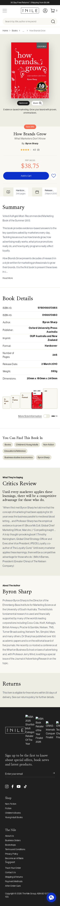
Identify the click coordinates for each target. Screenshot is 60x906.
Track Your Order (13, 868)
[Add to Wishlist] (53, 176)
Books (15, 30)
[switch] (46, 416)
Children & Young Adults (27, 444)
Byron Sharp (31, 143)
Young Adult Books (14, 817)
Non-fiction (48, 444)
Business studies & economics (18, 457)
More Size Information (30, 416)
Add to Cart (26, 176)
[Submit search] (54, 21)
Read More (8, 278)
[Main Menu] (5, 10)
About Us (9, 836)
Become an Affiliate (14, 858)
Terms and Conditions (15, 849)
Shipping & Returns (14, 877)
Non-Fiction (10, 804)
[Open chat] (51, 897)
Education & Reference (15, 451)
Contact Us (10, 872)
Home (5, 30)
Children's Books (13, 813)
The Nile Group (29, 893)
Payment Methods (13, 881)
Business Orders (12, 840)
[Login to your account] (45, 10)
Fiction (8, 808)
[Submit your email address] (51, 774)
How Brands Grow (37, 30)
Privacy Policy (11, 854)
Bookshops (10, 845)
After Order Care (13, 886)
